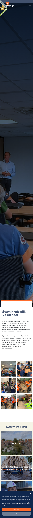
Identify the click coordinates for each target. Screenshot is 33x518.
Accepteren (16, 509)
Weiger (16, 514)
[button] (30, 493)
